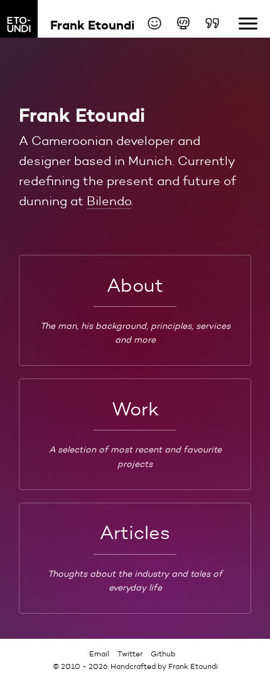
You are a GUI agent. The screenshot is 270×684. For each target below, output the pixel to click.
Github (163, 653)
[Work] (183, 23)
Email (99, 653)
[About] (154, 23)
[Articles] (212, 23)
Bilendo (109, 200)
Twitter (130, 653)
